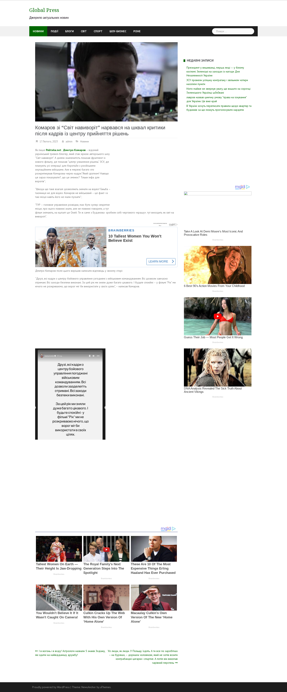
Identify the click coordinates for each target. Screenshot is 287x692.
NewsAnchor (88, 687)
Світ (84, 31)
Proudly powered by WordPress (51, 687)
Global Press (44, 10)
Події (54, 31)
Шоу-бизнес (118, 31)
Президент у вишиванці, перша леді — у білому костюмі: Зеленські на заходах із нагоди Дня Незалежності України (215, 71)
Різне (137, 31)
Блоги (69, 31)
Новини (38, 31)
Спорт (98, 31)
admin (69, 141)
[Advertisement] (145, 177)
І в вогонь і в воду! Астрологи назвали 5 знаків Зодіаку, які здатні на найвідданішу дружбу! (70, 653)
